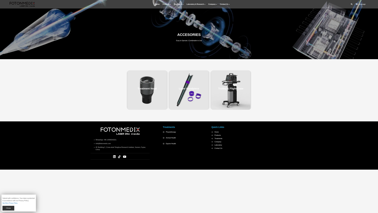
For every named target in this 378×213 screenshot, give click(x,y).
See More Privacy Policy (10, 203)
